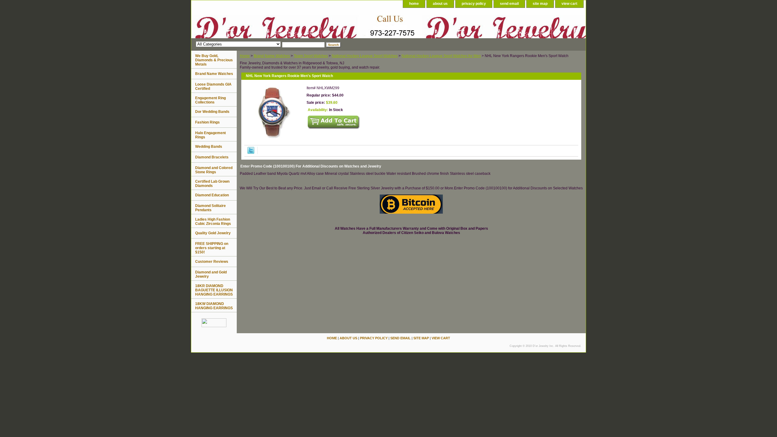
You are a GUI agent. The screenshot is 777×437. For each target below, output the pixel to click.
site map (540, 4)
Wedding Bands (208, 146)
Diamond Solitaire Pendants (210, 208)
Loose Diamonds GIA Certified (213, 86)
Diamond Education (212, 195)
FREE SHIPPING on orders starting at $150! (211, 248)
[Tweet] (250, 153)
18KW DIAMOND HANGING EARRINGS (214, 306)
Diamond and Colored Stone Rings (213, 170)
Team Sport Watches (311, 56)
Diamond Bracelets (212, 157)
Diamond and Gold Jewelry (211, 274)
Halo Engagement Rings (210, 135)
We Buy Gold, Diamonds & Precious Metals (214, 60)
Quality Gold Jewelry (213, 233)
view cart (569, 4)
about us (440, 4)
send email (509, 4)
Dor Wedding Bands (212, 112)
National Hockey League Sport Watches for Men (441, 56)
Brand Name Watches (272, 56)
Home (245, 56)
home (414, 4)
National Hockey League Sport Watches (365, 56)
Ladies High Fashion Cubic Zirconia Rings (213, 221)
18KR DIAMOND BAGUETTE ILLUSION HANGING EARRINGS (214, 290)
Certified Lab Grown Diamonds (212, 183)
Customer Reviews (211, 261)
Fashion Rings (207, 122)
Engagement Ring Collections (210, 100)
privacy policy (474, 4)
